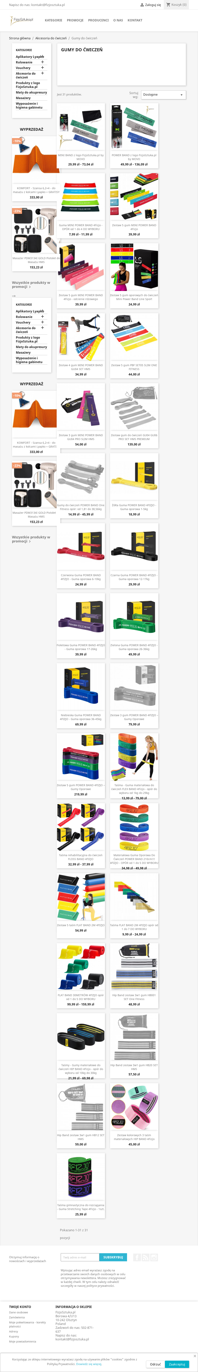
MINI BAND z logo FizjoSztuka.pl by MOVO (81, 157)
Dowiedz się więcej (88, 1364)
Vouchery (23, 68)
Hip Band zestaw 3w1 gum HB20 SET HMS (134, 1067)
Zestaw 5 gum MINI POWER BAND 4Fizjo (134, 227)
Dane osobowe (18, 1312)
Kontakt (135, 20)
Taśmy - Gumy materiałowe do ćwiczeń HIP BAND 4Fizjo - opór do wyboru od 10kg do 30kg (81, 1069)
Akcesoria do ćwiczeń (26, 75)
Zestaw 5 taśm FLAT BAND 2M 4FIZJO (81, 925)
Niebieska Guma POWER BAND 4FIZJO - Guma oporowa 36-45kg (81, 717)
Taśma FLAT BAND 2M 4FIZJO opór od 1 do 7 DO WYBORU (134, 927)
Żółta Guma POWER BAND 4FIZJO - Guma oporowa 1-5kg (134, 507)
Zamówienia (17, 1317)
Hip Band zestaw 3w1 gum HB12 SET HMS (80, 1137)
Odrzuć (155, 1364)
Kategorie (53, 20)
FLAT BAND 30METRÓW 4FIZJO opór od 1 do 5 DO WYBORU (81, 997)
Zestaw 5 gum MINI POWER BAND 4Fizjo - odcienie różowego (81, 297)
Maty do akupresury (31, 92)
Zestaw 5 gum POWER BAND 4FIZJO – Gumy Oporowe (81, 787)
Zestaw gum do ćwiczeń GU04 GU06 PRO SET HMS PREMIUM (134, 437)
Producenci (98, 20)
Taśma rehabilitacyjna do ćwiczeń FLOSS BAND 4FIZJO (80, 857)
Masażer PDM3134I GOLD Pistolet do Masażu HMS (36, 260)
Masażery (23, 98)
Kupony (14, 1336)
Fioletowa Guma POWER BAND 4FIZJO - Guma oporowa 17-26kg (81, 647)
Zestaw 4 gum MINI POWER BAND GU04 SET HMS (81, 367)
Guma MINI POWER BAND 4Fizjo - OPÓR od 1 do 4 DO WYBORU (80, 227)
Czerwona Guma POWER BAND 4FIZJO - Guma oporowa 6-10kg (81, 577)
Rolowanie (24, 62)
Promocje (75, 20)
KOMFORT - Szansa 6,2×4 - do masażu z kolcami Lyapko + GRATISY (36, 190)
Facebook (137, 1257)
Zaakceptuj (177, 1364)
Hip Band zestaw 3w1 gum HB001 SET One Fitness (134, 997)
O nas (118, 20)
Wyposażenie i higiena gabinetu (29, 106)
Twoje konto (20, 1307)
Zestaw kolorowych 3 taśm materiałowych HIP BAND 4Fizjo (134, 1137)
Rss (145, 1257)
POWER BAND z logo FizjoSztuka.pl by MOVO (134, 157)
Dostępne (163, 94)
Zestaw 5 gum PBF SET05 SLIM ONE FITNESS (134, 367)
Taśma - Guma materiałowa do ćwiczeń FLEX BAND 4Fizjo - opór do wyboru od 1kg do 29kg (134, 789)
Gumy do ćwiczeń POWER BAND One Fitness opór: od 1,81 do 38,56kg (80, 507)
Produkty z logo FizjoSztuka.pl (28, 85)
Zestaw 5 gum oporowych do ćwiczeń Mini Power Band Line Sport (134, 297)
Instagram (154, 1257)
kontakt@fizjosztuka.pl (72, 1339)
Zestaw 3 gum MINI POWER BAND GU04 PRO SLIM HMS (81, 437)
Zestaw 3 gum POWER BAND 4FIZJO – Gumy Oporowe (134, 717)
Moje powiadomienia (22, 1341)
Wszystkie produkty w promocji (31, 285)
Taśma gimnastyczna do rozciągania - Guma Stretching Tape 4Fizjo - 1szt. (80, 1207)
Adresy (13, 1331)
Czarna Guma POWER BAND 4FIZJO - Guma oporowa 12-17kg (134, 577)
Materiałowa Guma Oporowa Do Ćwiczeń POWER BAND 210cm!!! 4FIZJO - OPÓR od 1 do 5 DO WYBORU (134, 859)
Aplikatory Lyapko (30, 57)
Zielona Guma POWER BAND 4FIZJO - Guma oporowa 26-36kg (134, 647)
